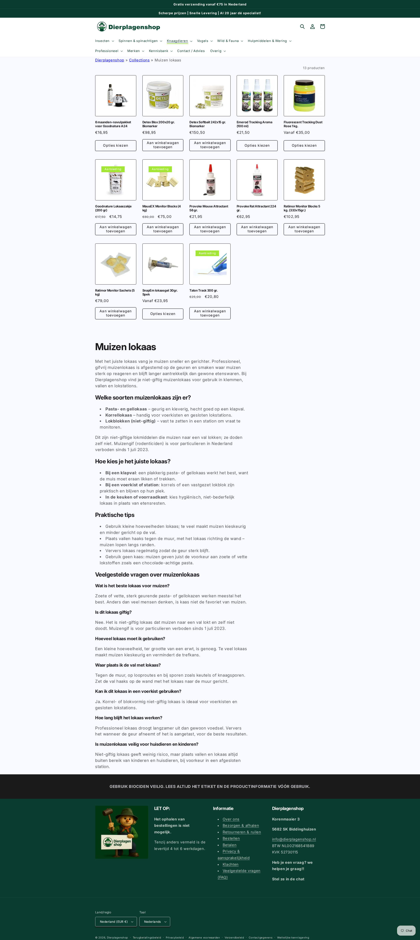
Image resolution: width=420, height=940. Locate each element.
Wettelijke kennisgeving (293, 937)
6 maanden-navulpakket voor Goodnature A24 (113, 124)
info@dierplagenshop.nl (294, 839)
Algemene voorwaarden (204, 937)
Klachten (231, 864)
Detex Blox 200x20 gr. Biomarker (158, 124)
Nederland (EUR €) (114, 921)
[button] (104, 41)
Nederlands (152, 921)
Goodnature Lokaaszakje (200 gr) (113, 208)
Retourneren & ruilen (242, 832)
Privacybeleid (175, 937)
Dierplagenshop (109, 60)
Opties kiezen (115, 145)
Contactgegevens (260, 937)
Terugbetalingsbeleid (147, 937)
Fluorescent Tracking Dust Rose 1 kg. (303, 124)
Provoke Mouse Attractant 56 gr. (208, 208)
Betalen (229, 845)
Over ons (231, 819)
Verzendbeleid (234, 937)
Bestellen (231, 838)
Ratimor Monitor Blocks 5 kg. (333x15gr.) (302, 208)
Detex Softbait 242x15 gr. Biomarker (207, 124)
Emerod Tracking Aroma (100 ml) (254, 124)
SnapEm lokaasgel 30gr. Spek (160, 292)
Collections (139, 60)
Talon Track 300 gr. (203, 290)
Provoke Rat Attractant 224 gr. (256, 208)
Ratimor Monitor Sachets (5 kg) (115, 292)
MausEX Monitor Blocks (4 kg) (161, 208)
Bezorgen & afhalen (241, 825)
